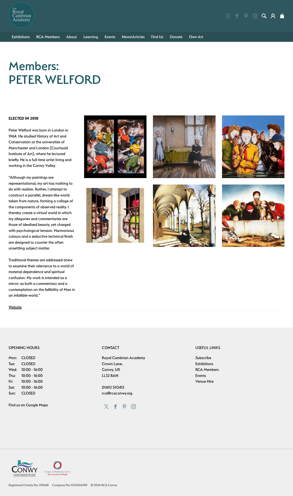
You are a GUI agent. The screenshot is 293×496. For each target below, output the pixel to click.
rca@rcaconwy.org (117, 393)
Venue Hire (204, 381)
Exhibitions (21, 37)
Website (15, 307)
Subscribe (203, 357)
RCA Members (48, 37)
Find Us (157, 37)
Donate (176, 37)
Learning (90, 37)
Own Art (196, 37)
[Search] (264, 15)
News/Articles (133, 37)
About (71, 37)
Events (110, 37)
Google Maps (37, 405)
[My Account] (273, 15)
